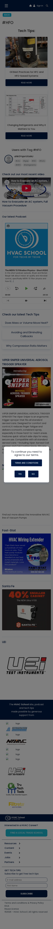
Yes (20, 474)
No (33, 474)
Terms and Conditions (26, 462)
